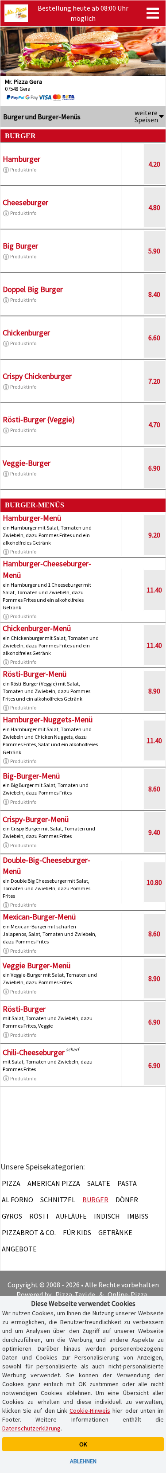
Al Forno (17, 1199)
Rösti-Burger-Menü (34, 674)
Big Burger (20, 246)
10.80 (154, 882)
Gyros (12, 1216)
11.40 (154, 589)
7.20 (154, 381)
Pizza (11, 1183)
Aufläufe (71, 1216)
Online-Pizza (127, 1294)
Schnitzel (57, 1199)
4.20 (154, 164)
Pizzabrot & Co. (29, 1232)
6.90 (154, 468)
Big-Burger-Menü (31, 776)
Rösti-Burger (24, 1009)
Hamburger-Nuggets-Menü (48, 719)
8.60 (154, 788)
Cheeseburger (25, 202)
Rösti (39, 1216)
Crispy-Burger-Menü (36, 819)
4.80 (154, 207)
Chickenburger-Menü (37, 628)
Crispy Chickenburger (37, 376)
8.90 (154, 690)
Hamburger (21, 159)
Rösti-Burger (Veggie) (39, 419)
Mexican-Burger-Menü (39, 917)
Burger (95, 1199)
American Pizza (53, 1183)
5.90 (154, 250)
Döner (127, 1199)
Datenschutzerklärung (31, 1428)
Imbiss (137, 1216)
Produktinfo (23, 169)
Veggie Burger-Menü (36, 965)
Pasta (127, 1183)
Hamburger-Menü (32, 518)
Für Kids (77, 1232)
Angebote (19, 1248)
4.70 (154, 424)
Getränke (115, 1232)
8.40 (154, 294)
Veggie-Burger (26, 463)
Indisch (107, 1216)
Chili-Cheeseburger (34, 1052)
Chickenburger (26, 332)
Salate (98, 1183)
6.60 (154, 337)
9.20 (154, 534)
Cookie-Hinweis (89, 1411)
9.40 (154, 832)
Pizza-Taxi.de (75, 1294)
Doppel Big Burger (33, 289)
